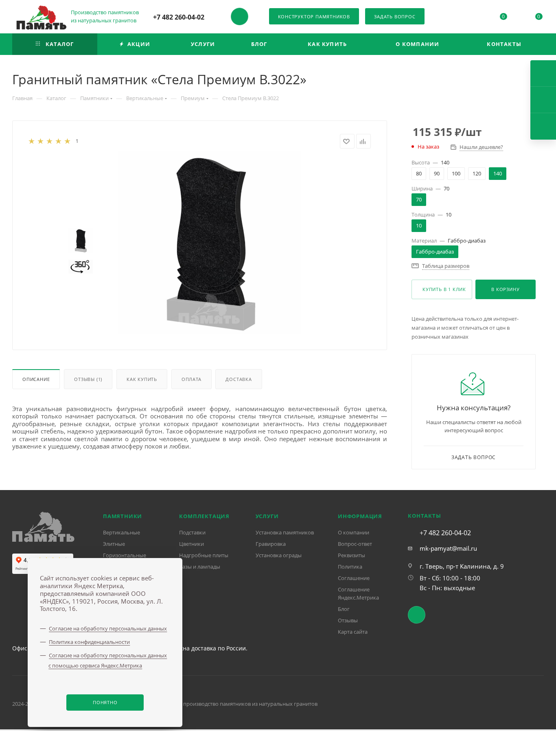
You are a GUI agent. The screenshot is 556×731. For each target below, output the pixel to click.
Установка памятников (285, 532)
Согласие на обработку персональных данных (108, 628)
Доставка (238, 379)
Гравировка (271, 543)
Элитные (114, 543)
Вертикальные (121, 532)
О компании (353, 532)
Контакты (424, 515)
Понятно (105, 702)
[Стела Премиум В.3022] (209, 242)
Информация (360, 516)
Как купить (142, 379)
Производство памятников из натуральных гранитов (105, 16)
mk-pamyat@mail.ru (448, 548)
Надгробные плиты (203, 555)
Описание (36, 379)
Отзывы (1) (88, 379)
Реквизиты (351, 555)
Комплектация (204, 516)
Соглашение (354, 578)
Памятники (122, 516)
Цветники (191, 543)
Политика (350, 566)
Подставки (192, 532)
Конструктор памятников (314, 16)
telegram (239, 16)
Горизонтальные (124, 555)
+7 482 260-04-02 (178, 17)
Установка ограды (279, 555)
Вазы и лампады (199, 566)
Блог (344, 609)
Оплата (191, 379)
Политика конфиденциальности (89, 642)
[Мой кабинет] (467, 18)
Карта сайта (353, 631)
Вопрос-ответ (355, 543)
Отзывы (348, 620)
